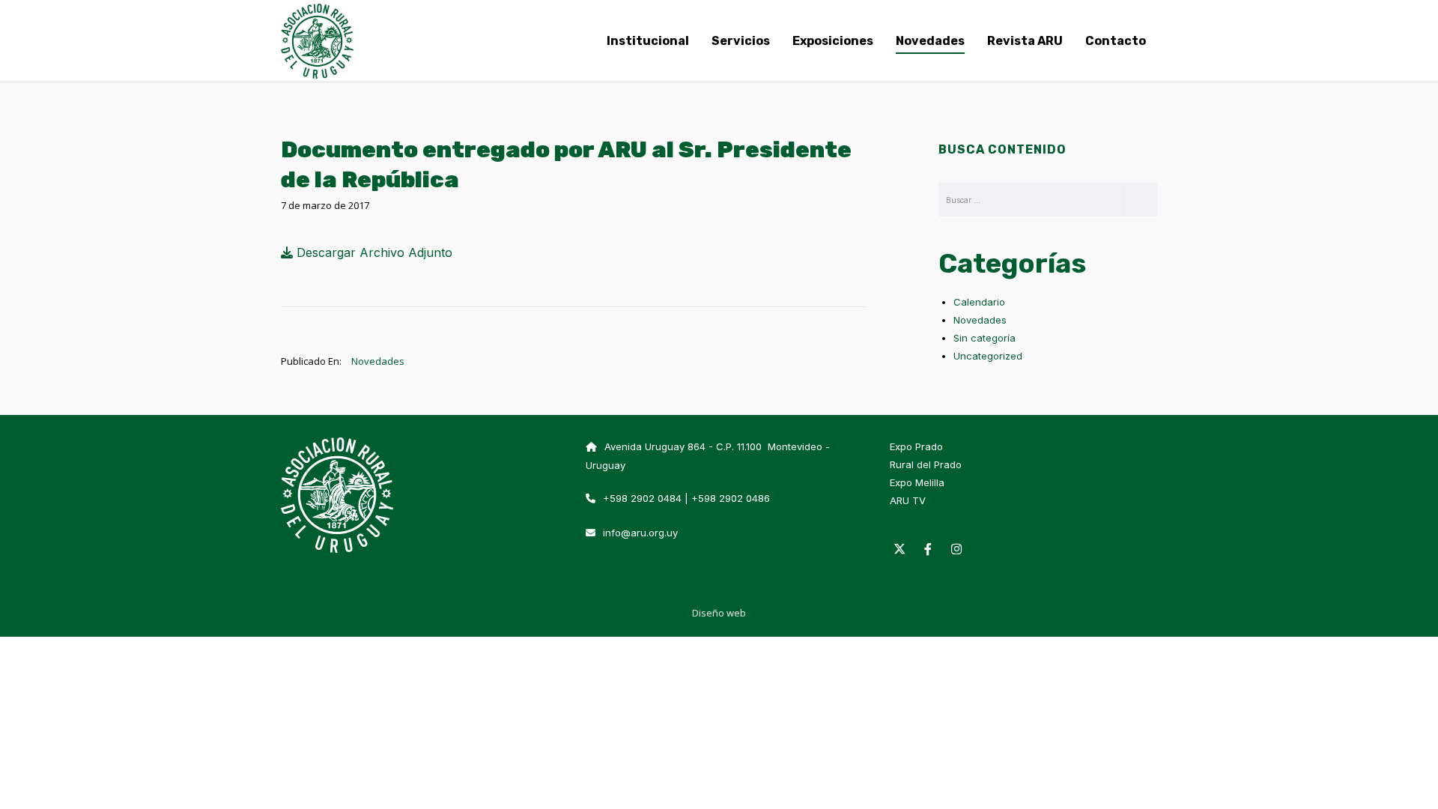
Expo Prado (916, 446)
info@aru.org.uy (640, 533)
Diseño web (719, 612)
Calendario (979, 302)
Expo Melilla (917, 482)
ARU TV (908, 500)
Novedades (377, 361)
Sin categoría (984, 338)
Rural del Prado (926, 464)
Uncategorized (987, 356)
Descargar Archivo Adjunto (372, 252)
